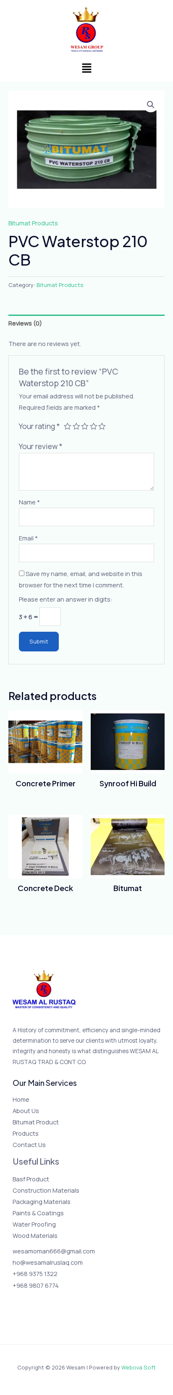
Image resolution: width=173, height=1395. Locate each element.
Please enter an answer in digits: (66, 599)
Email (28, 538)
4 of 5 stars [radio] (93, 426)
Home (21, 1099)
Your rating (39, 426)
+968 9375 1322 (35, 1273)
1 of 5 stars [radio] (67, 426)
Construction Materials (46, 1190)
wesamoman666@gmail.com (54, 1251)
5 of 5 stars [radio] (102, 426)
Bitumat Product (36, 1122)
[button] (86, 68)
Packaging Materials (42, 1201)
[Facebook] (18, 1301)
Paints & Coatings (38, 1213)
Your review (41, 446)
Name (29, 502)
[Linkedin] (63, 1301)
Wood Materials (35, 1235)
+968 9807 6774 (36, 1285)
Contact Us (29, 1144)
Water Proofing (34, 1224)
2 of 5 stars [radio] (76, 426)
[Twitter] (29, 1301)
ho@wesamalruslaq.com (48, 1262)
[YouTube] (52, 1301)
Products (26, 1133)
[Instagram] (41, 1301)
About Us (26, 1110)
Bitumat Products (33, 223)
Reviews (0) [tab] (25, 323)
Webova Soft (138, 1367)
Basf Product (31, 1179)
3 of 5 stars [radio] (85, 426)
